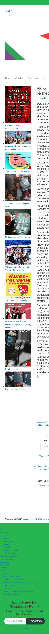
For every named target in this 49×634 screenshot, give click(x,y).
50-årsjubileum (9, 585)
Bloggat (41, 456)
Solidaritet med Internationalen (18, 171)
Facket (6, 544)
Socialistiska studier (36, 78)
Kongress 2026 (6, 559)
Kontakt (3, 568)
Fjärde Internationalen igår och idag (18, 591)
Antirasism (7, 538)
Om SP (3, 571)
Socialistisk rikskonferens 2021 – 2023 (19, 582)
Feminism (7, 547)
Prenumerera (36, 621)
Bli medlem (5, 565)
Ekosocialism (9, 541)
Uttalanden (7, 535)
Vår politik (19, 78)
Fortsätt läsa (24, 628)
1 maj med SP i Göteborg (16, 301)
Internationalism (9, 553)
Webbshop (4, 562)
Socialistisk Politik (30, 519)
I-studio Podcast (12, 369)
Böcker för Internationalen (16, 389)
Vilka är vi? (7, 574)
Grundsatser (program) (13, 579)
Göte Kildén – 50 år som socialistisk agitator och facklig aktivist (18, 324)
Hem (7, 78)
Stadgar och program (12, 576)
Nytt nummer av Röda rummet (18, 237)
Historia (6, 588)
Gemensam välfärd (11, 550)
